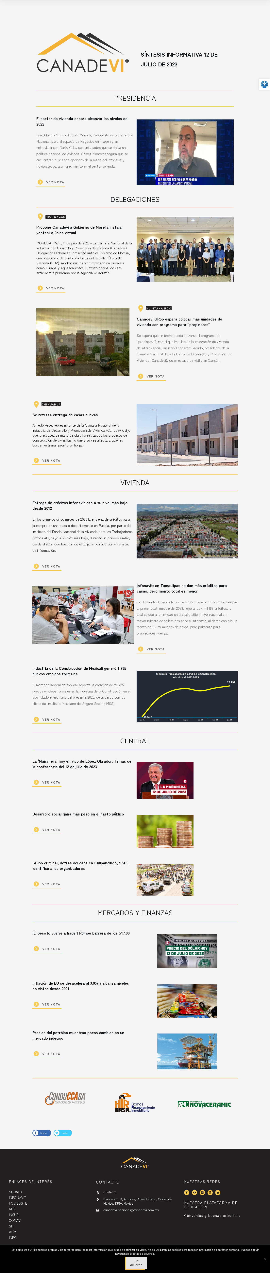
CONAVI (15, 1220)
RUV (12, 1208)
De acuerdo (136, 1263)
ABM (12, 1231)
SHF (12, 1225)
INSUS (14, 1214)
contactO (108, 1182)
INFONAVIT (17, 1197)
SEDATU (15, 1191)
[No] (265, 1259)
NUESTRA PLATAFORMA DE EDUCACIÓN (211, 1204)
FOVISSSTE (18, 1203)
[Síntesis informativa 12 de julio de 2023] (83, 54)
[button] (264, 84)
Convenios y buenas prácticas (212, 1215)
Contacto (109, 1191)
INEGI (13, 1237)
